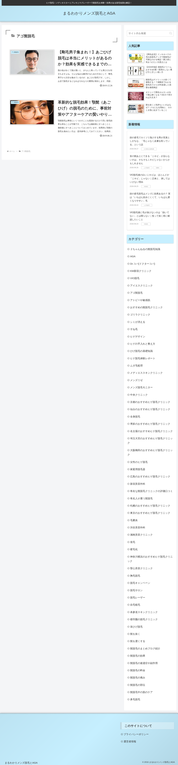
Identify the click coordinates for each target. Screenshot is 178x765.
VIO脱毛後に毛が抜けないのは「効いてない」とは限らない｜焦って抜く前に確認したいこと (150, 216)
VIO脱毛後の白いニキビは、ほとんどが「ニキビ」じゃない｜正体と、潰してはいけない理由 (150, 178)
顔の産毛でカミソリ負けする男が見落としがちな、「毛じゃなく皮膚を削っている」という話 (150, 141)
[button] (170, 33)
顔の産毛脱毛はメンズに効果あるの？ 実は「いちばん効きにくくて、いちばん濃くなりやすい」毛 (150, 197)
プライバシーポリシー (136, 734)
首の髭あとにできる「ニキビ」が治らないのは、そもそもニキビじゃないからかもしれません (150, 159)
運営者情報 (130, 741)
